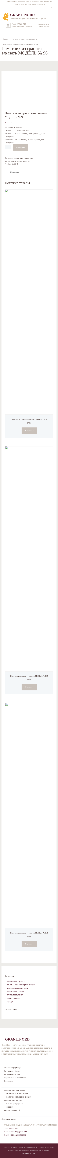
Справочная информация (15, 1078)
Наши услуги (43, 24)
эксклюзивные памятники (17, 988)
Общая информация (13, 1068)
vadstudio (26, 1153)
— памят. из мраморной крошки (17, 1097)
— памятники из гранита (14, 1090)
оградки (10, 1002)
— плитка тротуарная (13, 1104)
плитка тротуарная (15, 995)
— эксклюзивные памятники (16, 1094)
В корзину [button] (29, 431)
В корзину (20, 147)
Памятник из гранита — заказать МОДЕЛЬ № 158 (29, 933)
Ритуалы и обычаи (12, 1071)
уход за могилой (14, 998)
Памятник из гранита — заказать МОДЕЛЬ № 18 (29, 419)
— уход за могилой (12, 1110)
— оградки (8, 1107)
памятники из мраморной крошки (21, 985)
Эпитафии (8, 1081)
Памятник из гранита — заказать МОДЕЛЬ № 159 (29, 676)
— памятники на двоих (13, 1100)
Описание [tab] (14, 172)
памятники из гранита (29, 39)
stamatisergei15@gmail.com (15, 1132)
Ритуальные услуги (12, 1074)
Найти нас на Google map (15, 1135)
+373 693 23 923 (19, 24)
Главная (5, 39)
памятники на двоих (15, 992)
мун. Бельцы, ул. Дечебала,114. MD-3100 (30, 4)
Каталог (15, 39)
